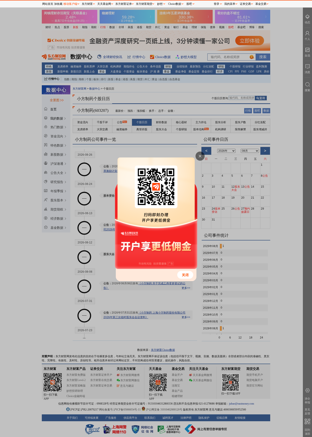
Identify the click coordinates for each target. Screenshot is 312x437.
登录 (216, 3)
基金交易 (260, 3)
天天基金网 (104, 3)
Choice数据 (174, 3)
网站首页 (47, 3)
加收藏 (58, 3)
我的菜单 (229, 3)
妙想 (160, 3)
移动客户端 (70, 3)
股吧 (189, 3)
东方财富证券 (123, 3)
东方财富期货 (144, 3)
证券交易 (245, 3)
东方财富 (87, 3)
